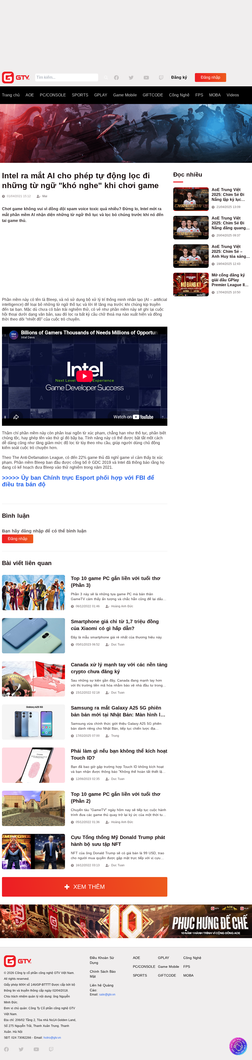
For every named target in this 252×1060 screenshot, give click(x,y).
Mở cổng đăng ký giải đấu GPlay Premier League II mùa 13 (228, 280)
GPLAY (100, 95)
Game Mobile (125, 95)
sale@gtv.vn (107, 994)
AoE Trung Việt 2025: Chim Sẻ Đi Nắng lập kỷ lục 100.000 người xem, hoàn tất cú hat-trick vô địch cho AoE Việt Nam (231, 195)
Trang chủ (11, 95)
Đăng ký (179, 77)
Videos (233, 95)
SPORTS (80, 95)
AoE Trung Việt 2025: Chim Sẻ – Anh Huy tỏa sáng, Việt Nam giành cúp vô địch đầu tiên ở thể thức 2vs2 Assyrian (230, 252)
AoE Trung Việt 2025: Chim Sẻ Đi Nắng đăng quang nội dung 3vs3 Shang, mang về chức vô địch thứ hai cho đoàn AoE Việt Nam (229, 223)
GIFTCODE (153, 95)
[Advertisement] (126, 34)
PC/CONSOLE (53, 95)
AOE (30, 95)
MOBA (215, 95)
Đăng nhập (210, 77)
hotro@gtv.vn (52, 1037)
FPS (199, 95)
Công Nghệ (179, 95)
